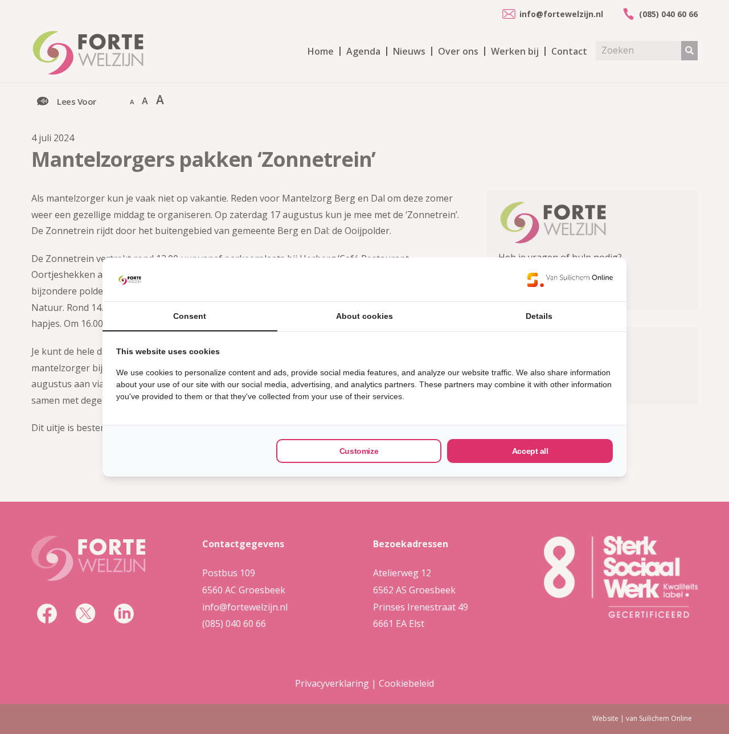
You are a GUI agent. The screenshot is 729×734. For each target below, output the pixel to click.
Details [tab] (539, 316)
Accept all (530, 451)
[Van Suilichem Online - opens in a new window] (570, 279)
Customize (358, 451)
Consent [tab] (189, 316)
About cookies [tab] (364, 316)
